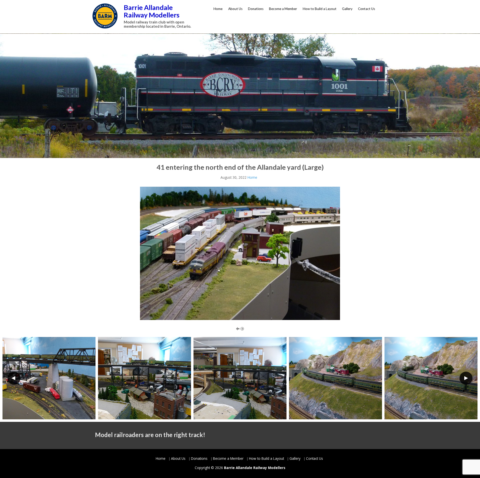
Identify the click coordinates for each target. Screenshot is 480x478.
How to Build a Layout (319, 9)
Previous (14, 378)
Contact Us (366, 9)
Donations (256, 9)
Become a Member (283, 9)
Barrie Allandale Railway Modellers (152, 11)
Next (466, 378)
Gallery (347, 9)
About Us (235, 9)
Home (218, 9)
